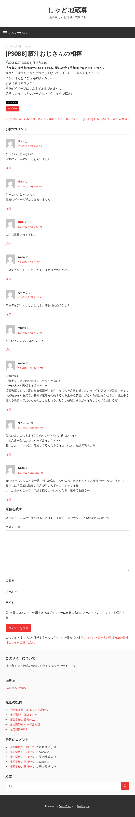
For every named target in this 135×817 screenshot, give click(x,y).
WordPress (65, 806)
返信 (8, 168)
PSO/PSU (12, 108)
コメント (13, 527)
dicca (21, 141)
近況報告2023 (18, 729)
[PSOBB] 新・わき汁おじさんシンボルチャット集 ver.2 (42, 119)
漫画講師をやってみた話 (25, 724)
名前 (10, 580)
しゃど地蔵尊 (68, 10)
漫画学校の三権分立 (22, 719)
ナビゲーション (18, 32)
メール (11, 591)
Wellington (83, 806)
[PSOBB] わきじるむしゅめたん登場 (105, 119)
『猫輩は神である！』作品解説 (29, 709)
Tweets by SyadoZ (16, 688)
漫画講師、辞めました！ (25, 714)
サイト (10, 602)
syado (27, 46)
